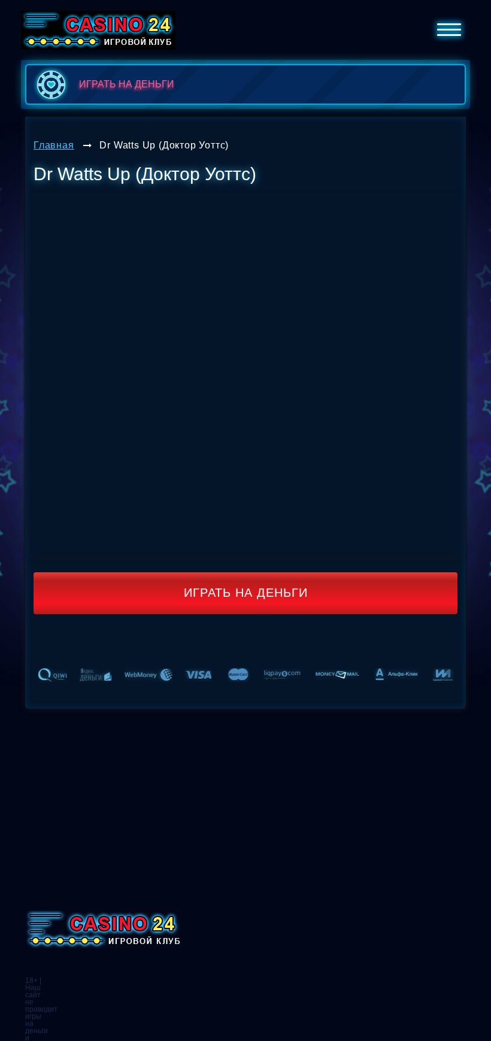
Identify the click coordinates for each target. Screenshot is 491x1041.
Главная (54, 145)
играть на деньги (126, 84)
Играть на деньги (246, 592)
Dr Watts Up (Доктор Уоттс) (164, 145)
